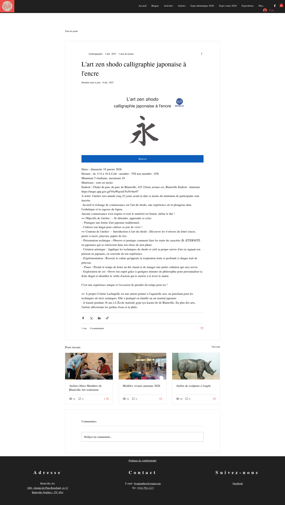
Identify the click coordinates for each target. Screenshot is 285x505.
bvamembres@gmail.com (147, 483)
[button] (281, 5)
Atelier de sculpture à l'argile (193, 386)
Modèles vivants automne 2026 (141, 386)
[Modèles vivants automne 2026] (142, 366)
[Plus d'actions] (202, 54)
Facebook (238, 483)
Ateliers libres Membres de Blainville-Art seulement (85, 388)
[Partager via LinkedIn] (99, 318)
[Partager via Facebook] (83, 318)
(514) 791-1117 (145, 488)
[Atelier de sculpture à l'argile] (196, 366)
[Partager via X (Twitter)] (91, 318)
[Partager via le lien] (107, 318)
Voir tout (216, 346)
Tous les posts (71, 31)
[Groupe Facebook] (275, 6)
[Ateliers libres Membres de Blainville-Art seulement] (89, 366)
